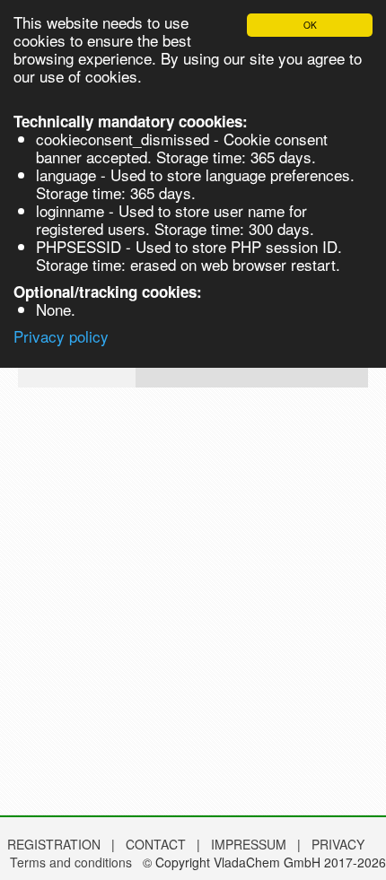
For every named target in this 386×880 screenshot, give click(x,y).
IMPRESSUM (250, 844)
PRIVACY (337, 844)
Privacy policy (61, 336)
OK (310, 24)
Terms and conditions (71, 862)
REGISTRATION (54, 844)
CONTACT (157, 844)
